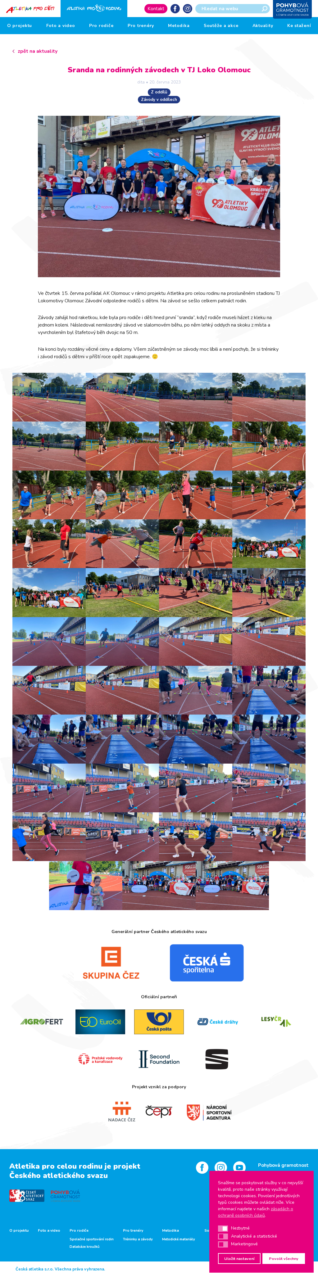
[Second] (159, 1059)
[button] (223, 1228)
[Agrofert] (42, 1021)
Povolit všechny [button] (283, 1258)
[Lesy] (276, 1021)
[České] (217, 1021)
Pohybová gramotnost (283, 1165)
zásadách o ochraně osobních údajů (255, 1212)
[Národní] (203, 1111)
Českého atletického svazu (58, 1175)
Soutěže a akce (221, 26)
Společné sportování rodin (92, 1239)
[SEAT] (217, 1059)
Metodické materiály (178, 1239)
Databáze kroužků (84, 1247)
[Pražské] (100, 1059)
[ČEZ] (111, 962)
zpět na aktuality (37, 51)
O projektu (19, 26)
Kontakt (156, 9)
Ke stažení (299, 26)
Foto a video (60, 26)
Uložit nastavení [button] (239, 1258)
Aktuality (262, 26)
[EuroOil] (100, 1021)
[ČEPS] (159, 1111)
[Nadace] (115, 1111)
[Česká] (207, 962)
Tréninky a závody (138, 1239)
